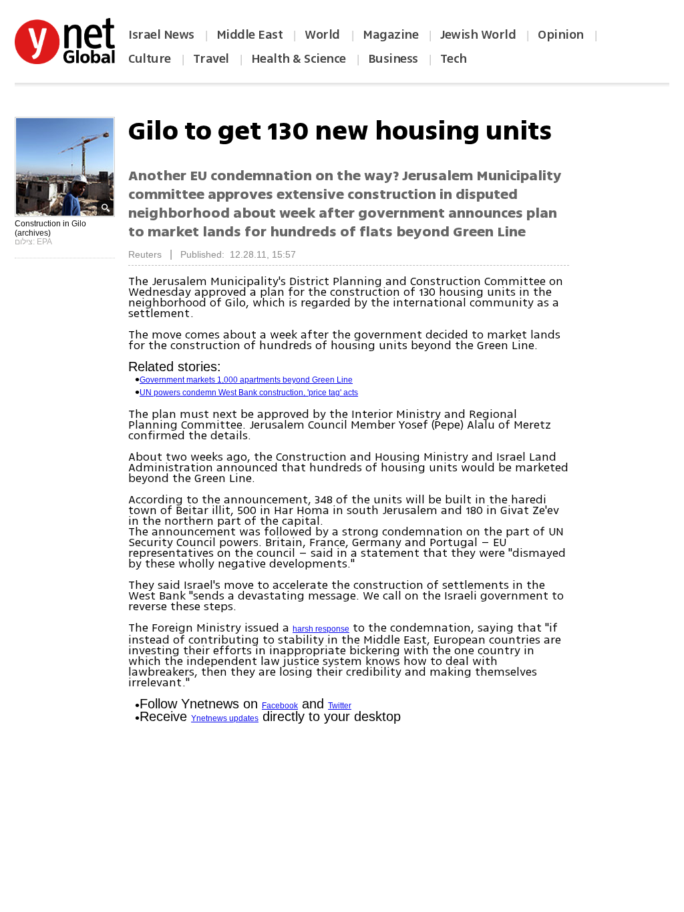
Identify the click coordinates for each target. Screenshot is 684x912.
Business (393, 58)
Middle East (249, 34)
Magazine (390, 34)
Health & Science (298, 58)
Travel (211, 58)
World (324, 34)
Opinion (561, 34)
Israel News (161, 34)
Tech (453, 58)
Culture (149, 58)
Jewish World (478, 34)
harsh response (321, 629)
